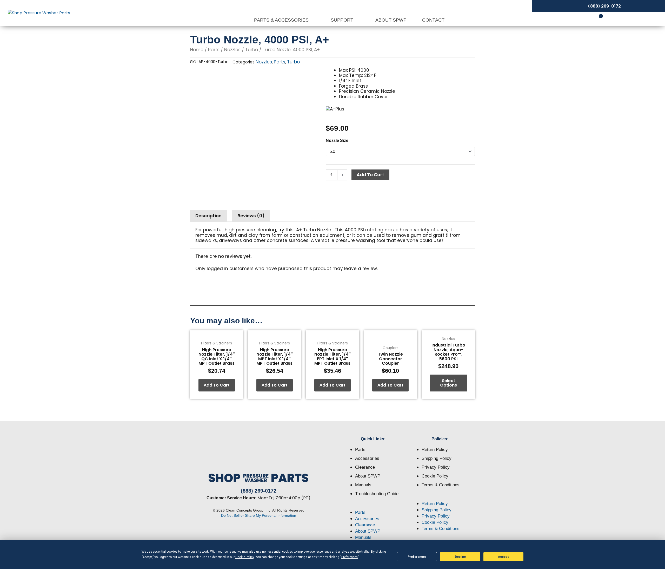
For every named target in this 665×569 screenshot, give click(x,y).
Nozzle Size (337, 140)
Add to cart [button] (217, 385)
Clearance (365, 467)
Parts (214, 50)
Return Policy (435, 449)
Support (343, 20)
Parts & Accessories (282, 20)
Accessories (367, 458)
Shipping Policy (436, 458)
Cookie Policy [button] (244, 557)
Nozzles (232, 50)
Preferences (417, 557)
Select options (448, 383)
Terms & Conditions (441, 484)
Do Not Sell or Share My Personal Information (258, 515)
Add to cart (370, 175)
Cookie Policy (435, 476)
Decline (460, 557)
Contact (433, 20)
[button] (373, 506)
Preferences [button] (349, 557)
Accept (503, 557)
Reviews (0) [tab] (250, 216)
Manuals (363, 484)
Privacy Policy (436, 467)
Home (196, 50)
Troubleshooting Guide (376, 493)
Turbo (251, 50)
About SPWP (391, 20)
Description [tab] (208, 216)
